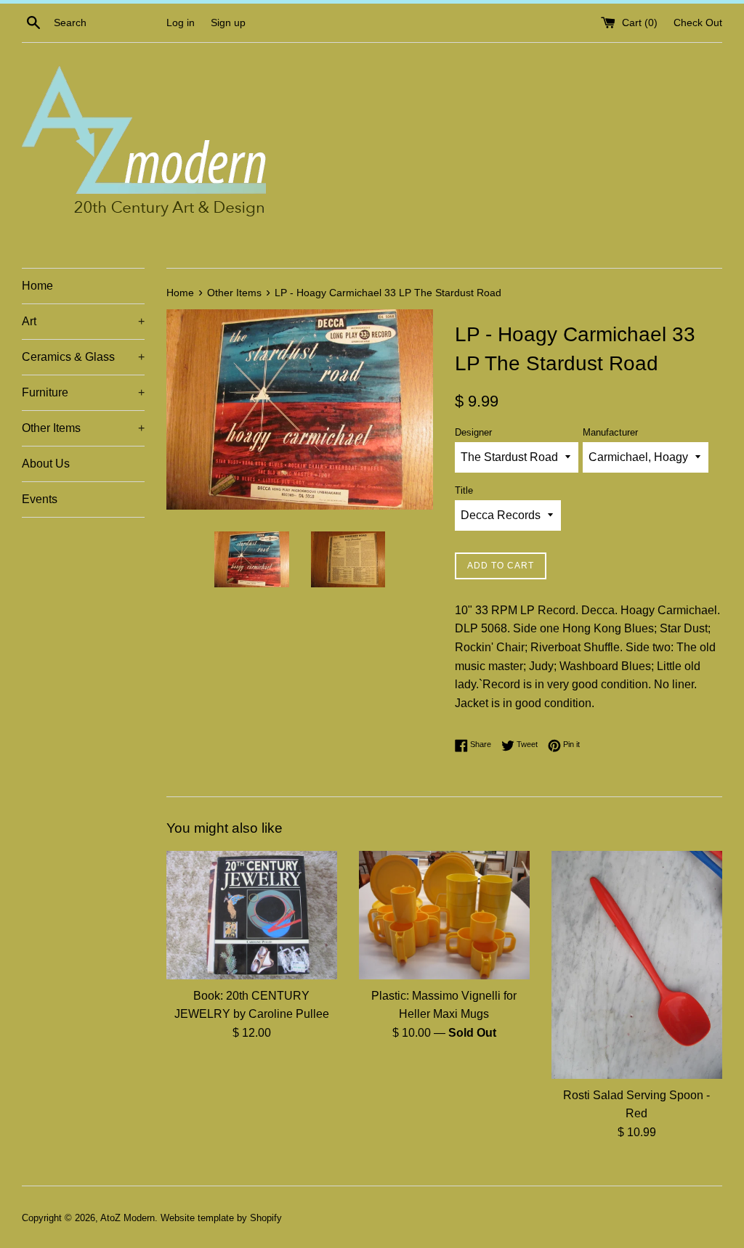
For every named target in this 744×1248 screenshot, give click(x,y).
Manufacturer (610, 432)
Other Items (83, 428)
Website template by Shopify (221, 1217)
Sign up (228, 22)
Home (37, 286)
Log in (180, 22)
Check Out (698, 22)
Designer (473, 432)
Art (83, 321)
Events (39, 499)
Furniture (83, 392)
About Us (46, 463)
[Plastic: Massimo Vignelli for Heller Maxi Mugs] (444, 915)
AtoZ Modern (127, 1217)
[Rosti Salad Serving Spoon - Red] (636, 964)
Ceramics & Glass (83, 357)
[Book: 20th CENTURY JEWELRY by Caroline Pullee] (251, 915)
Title (464, 490)
